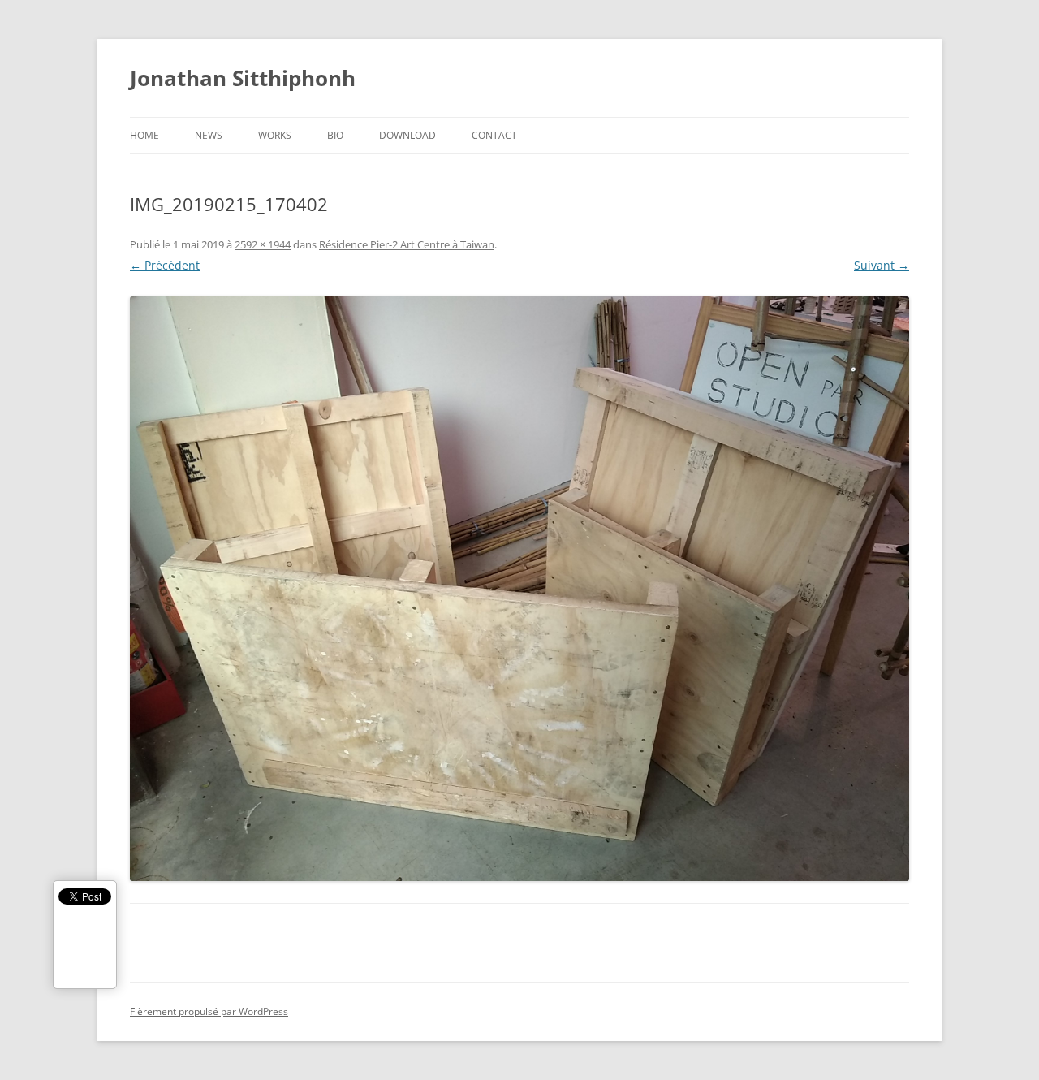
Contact (494, 135)
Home (144, 135)
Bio (335, 135)
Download (407, 135)
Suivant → (881, 265)
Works (274, 135)
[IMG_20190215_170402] (519, 588)
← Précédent (165, 265)
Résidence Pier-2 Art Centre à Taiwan (406, 244)
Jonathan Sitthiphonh (243, 78)
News (208, 135)
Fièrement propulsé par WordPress (209, 1011)
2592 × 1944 (263, 244)
